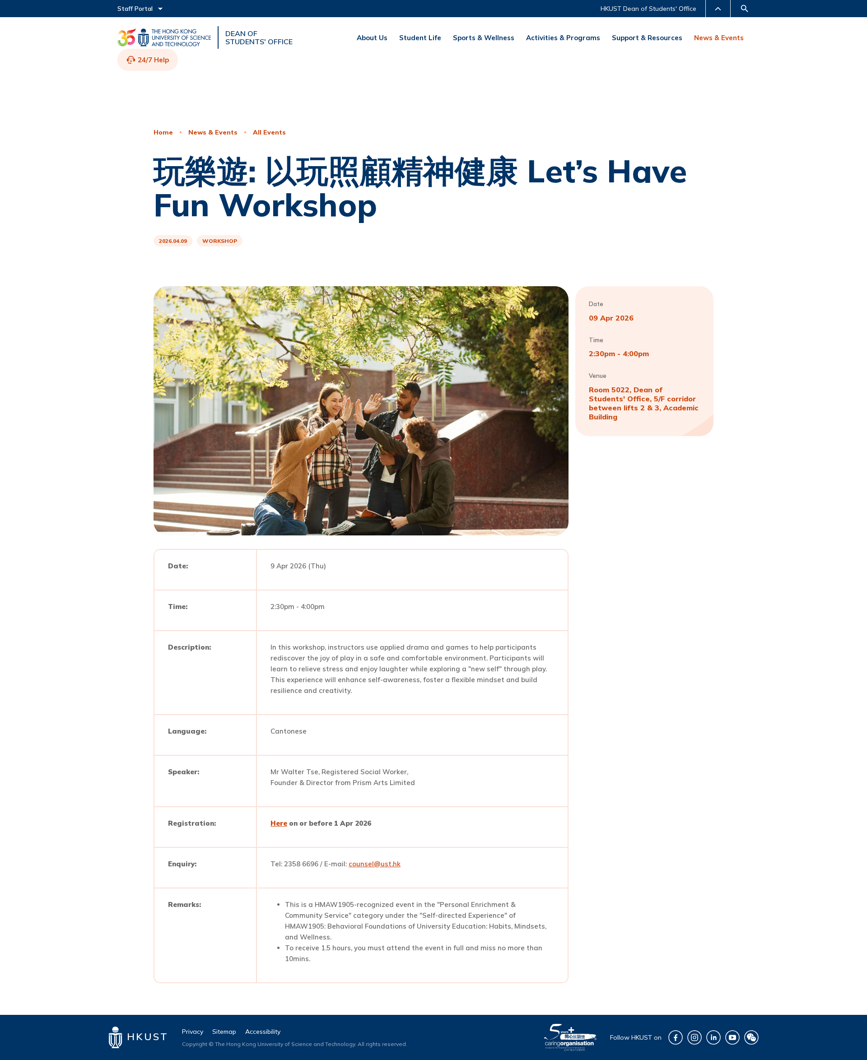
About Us (372, 37)
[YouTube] (732, 1037)
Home (163, 132)
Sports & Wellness (483, 37)
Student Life (420, 37)
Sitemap (224, 1031)
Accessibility (262, 1031)
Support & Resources (647, 37)
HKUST (145, 1036)
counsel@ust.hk (375, 864)
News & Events (719, 37)
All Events (269, 132)
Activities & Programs (563, 37)
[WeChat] (751, 1037)
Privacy (192, 1031)
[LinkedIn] (713, 1037)
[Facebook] (675, 1037)
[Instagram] (694, 1037)
